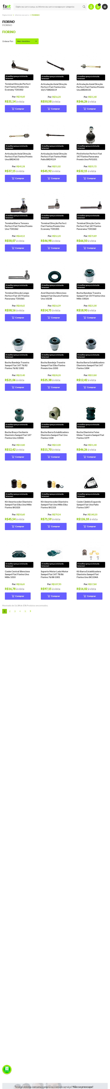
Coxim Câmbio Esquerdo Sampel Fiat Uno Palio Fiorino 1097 (89, 504)
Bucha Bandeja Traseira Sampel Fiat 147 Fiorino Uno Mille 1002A (91, 296)
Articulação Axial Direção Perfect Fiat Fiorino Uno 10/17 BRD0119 (54, 87)
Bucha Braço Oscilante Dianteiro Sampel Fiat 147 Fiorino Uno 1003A (18, 435)
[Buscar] (84, 6)
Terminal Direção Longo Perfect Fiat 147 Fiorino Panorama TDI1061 (17, 296)
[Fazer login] (91, 7)
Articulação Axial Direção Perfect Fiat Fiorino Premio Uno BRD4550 (18, 156)
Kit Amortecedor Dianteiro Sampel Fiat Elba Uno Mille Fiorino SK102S (18, 504)
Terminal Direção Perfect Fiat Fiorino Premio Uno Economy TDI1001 (53, 226)
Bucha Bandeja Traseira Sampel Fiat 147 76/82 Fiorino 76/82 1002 (17, 365)
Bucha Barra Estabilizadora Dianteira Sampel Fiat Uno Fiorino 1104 (55, 435)
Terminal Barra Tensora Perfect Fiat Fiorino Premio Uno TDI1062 (18, 226)
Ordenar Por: (7, 41)
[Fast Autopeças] (6, 6)
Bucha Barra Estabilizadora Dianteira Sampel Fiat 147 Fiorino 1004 (90, 365)
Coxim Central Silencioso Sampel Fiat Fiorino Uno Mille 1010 (17, 574)
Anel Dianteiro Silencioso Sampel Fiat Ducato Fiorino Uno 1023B (54, 296)
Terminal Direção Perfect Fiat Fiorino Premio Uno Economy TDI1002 (18, 87)
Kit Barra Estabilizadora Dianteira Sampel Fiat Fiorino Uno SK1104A (89, 574)
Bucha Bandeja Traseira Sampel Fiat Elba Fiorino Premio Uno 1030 (53, 365)
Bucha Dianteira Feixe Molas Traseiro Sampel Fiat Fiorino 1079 (90, 435)
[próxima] (30, 611)
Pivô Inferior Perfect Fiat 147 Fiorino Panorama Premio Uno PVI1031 (89, 156)
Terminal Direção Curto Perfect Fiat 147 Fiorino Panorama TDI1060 (89, 226)
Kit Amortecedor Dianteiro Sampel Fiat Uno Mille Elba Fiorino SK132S (54, 504)
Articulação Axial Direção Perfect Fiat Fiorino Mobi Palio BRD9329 (54, 156)
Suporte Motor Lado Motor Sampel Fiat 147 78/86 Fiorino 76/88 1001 (54, 574)
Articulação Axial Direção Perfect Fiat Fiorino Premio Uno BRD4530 (90, 87)
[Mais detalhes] (19, 66)
